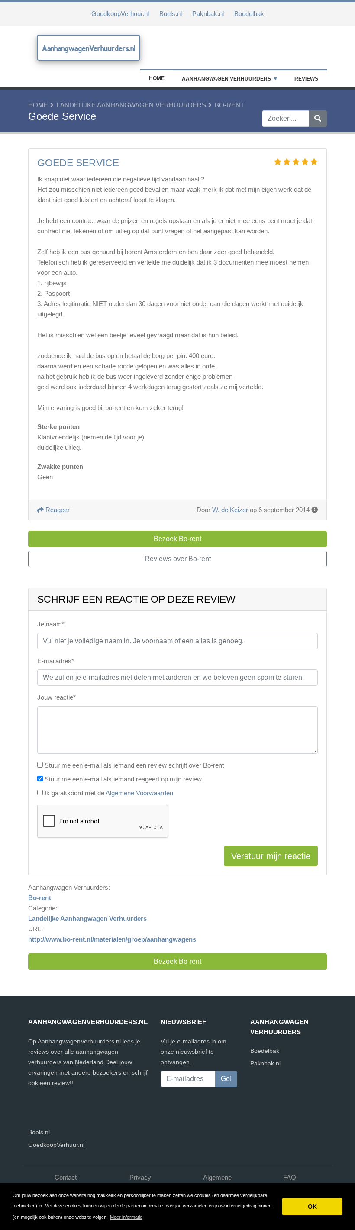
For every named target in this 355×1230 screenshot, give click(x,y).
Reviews (306, 79)
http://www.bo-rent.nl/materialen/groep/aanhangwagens (112, 939)
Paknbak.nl (208, 13)
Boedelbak (249, 13)
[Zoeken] (318, 118)
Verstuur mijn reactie (270, 856)
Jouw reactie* (56, 697)
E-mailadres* (55, 661)
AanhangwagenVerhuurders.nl (88, 48)
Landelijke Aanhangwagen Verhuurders (131, 105)
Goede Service (78, 163)
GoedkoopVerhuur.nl (120, 13)
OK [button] (312, 1206)
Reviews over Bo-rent (178, 558)
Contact (66, 1177)
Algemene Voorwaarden (139, 793)
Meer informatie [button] (126, 1217)
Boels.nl (170, 13)
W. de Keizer (230, 509)
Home (157, 78)
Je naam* (51, 624)
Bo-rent (229, 105)
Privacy (140, 1177)
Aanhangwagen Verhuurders (226, 79)
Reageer (57, 509)
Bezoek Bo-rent (177, 961)
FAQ (289, 1177)
